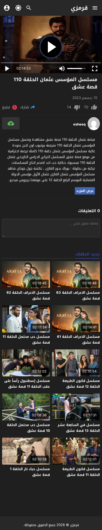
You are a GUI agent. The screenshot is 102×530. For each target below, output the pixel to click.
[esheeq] (94, 129)
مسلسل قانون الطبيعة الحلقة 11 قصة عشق (81, 472)
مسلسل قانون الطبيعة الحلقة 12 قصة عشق (81, 383)
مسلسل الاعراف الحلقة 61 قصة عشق (78, 339)
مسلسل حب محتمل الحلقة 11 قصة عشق (26, 339)
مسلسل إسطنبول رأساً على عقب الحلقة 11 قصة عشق (27, 383)
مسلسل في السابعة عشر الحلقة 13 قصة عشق (79, 428)
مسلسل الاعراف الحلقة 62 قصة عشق (28, 295)
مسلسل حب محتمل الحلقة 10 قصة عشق (28, 428)
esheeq (79, 124)
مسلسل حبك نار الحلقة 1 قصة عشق (30, 472)
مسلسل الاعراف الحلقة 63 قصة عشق (78, 295)
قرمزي (79, 8)
